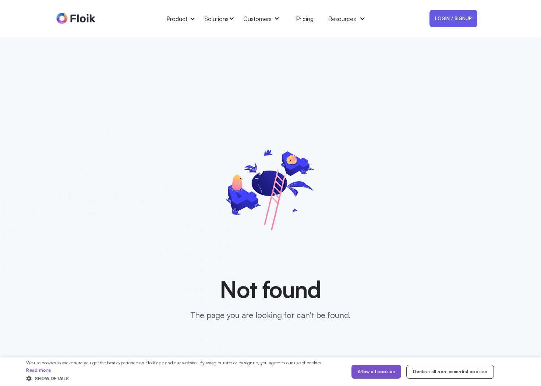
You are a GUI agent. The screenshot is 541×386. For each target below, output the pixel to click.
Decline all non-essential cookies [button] (450, 371)
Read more (38, 370)
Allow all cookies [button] (376, 371)
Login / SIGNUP (453, 18)
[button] (185, 19)
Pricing (305, 18)
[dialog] (270, 371)
